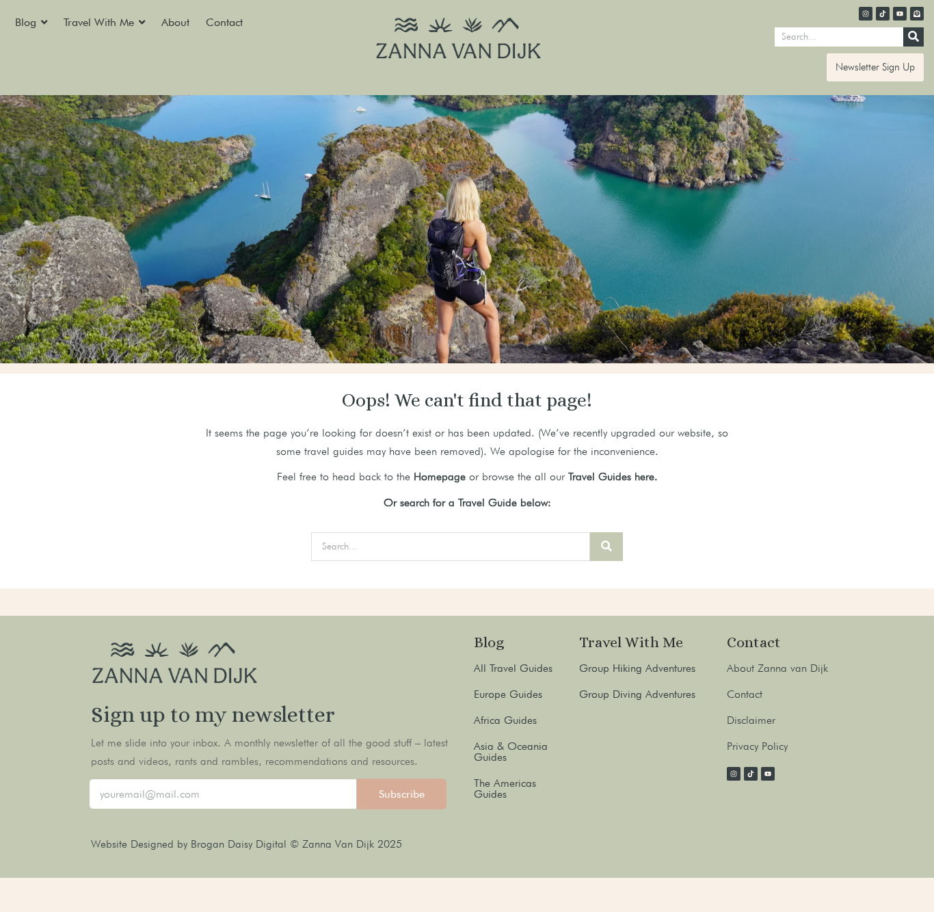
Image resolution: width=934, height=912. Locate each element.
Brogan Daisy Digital (240, 843)
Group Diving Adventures (637, 694)
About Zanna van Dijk (777, 668)
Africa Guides (505, 720)
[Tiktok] (883, 14)
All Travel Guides (513, 668)
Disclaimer (751, 720)
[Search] (913, 37)
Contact (744, 694)
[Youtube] (900, 14)
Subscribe (402, 793)
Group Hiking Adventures (637, 668)
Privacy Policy (757, 746)
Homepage (440, 476)
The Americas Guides (505, 788)
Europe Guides (508, 694)
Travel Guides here (611, 476)
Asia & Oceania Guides (511, 752)
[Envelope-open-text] (917, 14)
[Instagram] (865, 14)
